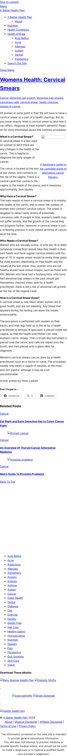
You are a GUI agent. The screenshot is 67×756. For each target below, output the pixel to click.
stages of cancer (10, 106)
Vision (11, 664)
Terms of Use (8, 726)
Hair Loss (13, 627)
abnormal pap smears (50, 97)
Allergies (20, 46)
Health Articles (16, 33)
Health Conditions (18, 29)
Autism (19, 50)
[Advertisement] (33, 517)
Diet (9, 610)
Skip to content (9, 2)
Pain (10, 648)
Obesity (12, 644)
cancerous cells (9, 102)
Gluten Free (14, 622)
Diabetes (12, 606)
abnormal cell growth (22, 97)
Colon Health (15, 597)
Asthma (12, 585)
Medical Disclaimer (26, 721)
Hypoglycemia (16, 635)
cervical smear (29, 102)
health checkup (48, 102)
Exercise (12, 614)
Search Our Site (17, 63)
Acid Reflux (22, 38)
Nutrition (12, 25)
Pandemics (21, 58)
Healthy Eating (16, 631)
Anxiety (12, 577)
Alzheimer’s (14, 572)
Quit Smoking (15, 656)
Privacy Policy (27, 726)
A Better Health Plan (19, 17)
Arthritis (12, 581)
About (18, 21)
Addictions (13, 564)
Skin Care (13, 660)
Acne (18, 42)
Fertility (11, 618)
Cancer (4, 97)
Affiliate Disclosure (51, 721)
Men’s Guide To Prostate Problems (22, 473)
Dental (19, 54)
